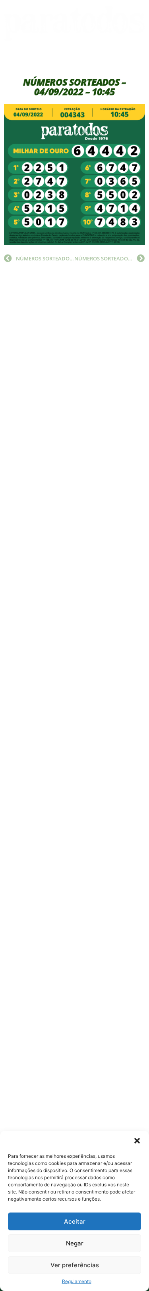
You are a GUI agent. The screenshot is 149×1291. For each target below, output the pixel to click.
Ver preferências (74, 1265)
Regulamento (76, 1281)
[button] (137, 1141)
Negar (74, 1243)
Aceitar (74, 1221)
